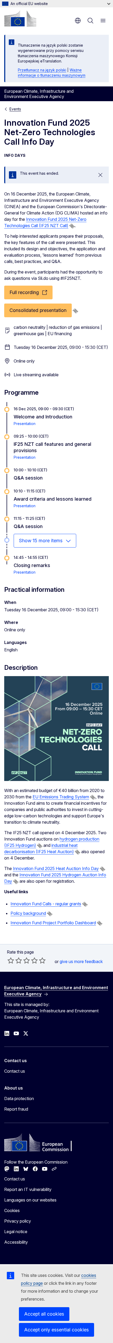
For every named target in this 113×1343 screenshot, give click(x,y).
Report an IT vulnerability (28, 1189)
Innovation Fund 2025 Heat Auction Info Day (56, 868)
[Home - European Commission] (20, 18)
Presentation (24, 423)
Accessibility (16, 1242)
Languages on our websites (30, 1200)
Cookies (12, 1210)
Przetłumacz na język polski (42, 70)
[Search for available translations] (72, 226)
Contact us (14, 1071)
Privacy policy (17, 1221)
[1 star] (11, 960)
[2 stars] (15, 960)
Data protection (19, 1098)
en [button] (78, 20)
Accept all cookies (44, 1314)
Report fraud (16, 1109)
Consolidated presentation (37, 310)
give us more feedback (81, 961)
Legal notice (15, 1231)
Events (15, 109)
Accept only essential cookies (56, 1329)
